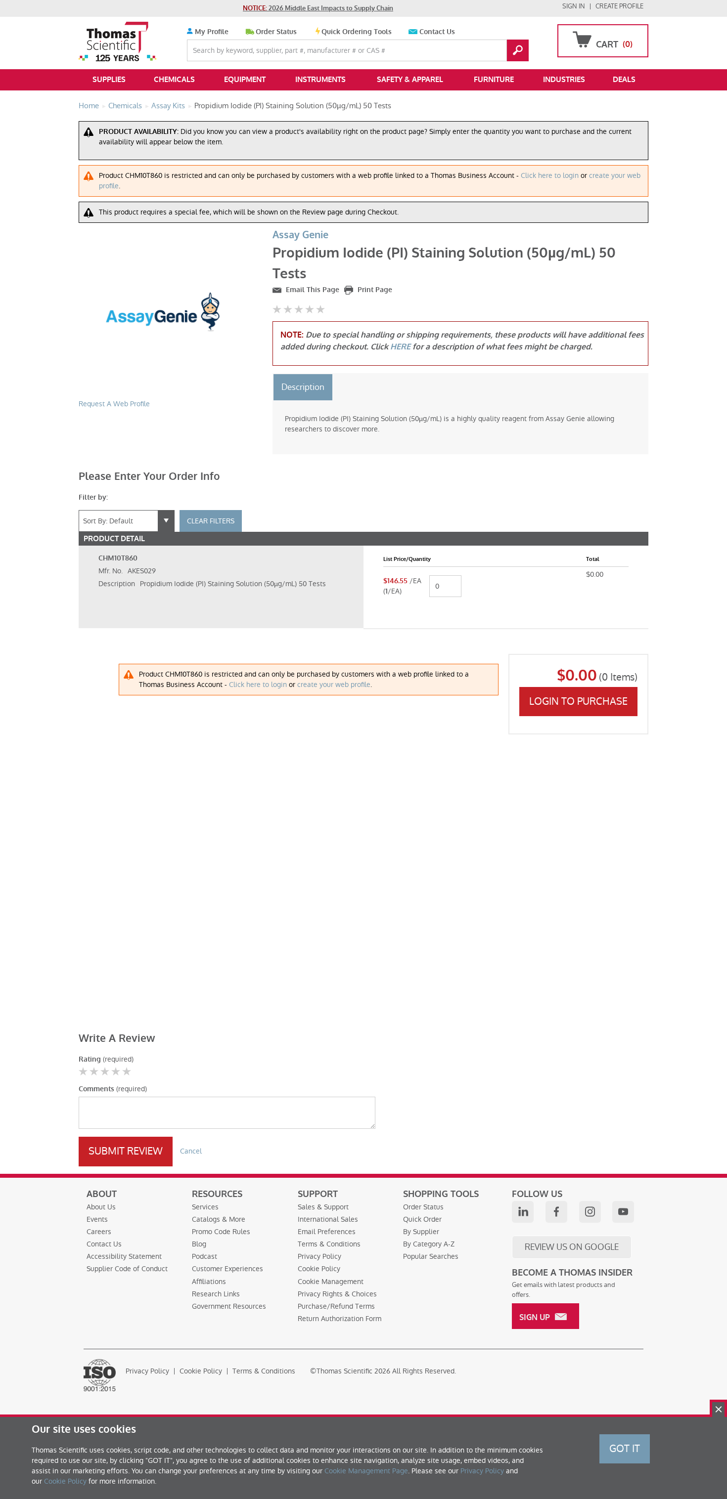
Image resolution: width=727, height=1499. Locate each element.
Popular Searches (430, 1256)
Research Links (216, 1294)
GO (518, 50)
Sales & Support (323, 1207)
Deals (624, 80)
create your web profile (333, 684)
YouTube (623, 1212)
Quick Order (422, 1219)
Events (97, 1219)
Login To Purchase (578, 701)
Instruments (320, 80)
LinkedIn (523, 1212)
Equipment (245, 80)
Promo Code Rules (221, 1232)
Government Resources (229, 1306)
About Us (101, 1207)
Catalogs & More (218, 1219)
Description (302, 387)
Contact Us (437, 32)
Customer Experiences (227, 1269)
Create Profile (619, 6)
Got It (624, 1449)
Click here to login (550, 175)
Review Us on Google (572, 1247)
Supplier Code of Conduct (127, 1269)
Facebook (556, 1212)
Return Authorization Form (339, 1319)
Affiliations (209, 1281)
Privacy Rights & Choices (337, 1294)
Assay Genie (300, 235)
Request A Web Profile (114, 404)
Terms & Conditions (329, 1244)
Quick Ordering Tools (356, 32)
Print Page (374, 290)
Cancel (191, 1151)
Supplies (109, 80)
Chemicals (174, 80)
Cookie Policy (319, 1269)
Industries (564, 80)
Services (205, 1207)
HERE (400, 347)
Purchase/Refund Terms (336, 1306)
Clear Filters (210, 521)
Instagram (590, 1212)
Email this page (311, 290)
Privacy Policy (319, 1256)
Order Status (276, 32)
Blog (199, 1244)
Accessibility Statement (124, 1256)
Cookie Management (331, 1281)
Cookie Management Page (366, 1471)
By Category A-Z (428, 1244)
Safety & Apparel (410, 80)
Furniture (494, 80)
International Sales (328, 1219)
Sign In (573, 6)
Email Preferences (327, 1232)
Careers (99, 1232)
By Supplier (421, 1232)
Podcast (204, 1256)
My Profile (210, 32)
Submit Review (126, 1151)
